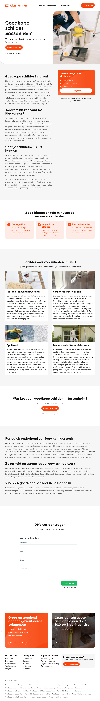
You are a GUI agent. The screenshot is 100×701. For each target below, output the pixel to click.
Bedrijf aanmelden (71, 664)
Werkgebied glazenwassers (82, 694)
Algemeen (27, 658)
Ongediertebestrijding (50, 663)
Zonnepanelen (47, 666)
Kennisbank (51, 5)
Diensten (41, 5)
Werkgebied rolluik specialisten (16, 697)
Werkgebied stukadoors (38, 697)
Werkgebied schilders (25, 685)
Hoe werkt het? (65, 5)
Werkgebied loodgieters (14, 694)
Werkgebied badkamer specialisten (38, 694)
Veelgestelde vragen (10, 667)
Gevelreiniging (47, 658)
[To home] (16, 5)
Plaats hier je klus (14, 47)
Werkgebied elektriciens (61, 694)
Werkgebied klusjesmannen (59, 697)
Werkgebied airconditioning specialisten (20, 688)
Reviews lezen (61, 643)
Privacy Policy (10, 685)
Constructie (28, 661)
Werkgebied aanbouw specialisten (50, 688)
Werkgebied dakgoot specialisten (75, 685)
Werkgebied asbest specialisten (17, 691)
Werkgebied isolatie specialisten (69, 691)
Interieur (26, 668)
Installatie (27, 666)
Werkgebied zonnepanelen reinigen (48, 685)
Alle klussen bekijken (17, 643)
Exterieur (26, 663)
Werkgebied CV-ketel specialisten (42, 691)
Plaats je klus (88, 5)
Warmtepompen (48, 661)
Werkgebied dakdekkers (73, 688)
